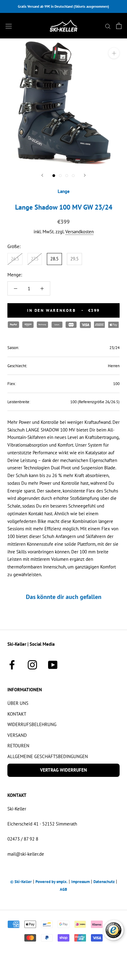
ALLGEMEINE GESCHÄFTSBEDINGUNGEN (47, 756)
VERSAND (17, 735)
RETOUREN (18, 746)
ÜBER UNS (17, 703)
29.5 (74, 259)
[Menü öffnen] (9, 25)
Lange (64, 191)
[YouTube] (52, 664)
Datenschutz (104, 881)
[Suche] (108, 26)
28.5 (54, 259)
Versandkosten (79, 232)
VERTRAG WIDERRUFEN (63, 770)
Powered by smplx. (51, 881)
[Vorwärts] (85, 175)
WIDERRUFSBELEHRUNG (31, 724)
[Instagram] (32, 664)
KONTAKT (16, 714)
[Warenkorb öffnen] (118, 26)
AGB (63, 889)
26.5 (15, 259)
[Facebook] (12, 664)
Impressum (80, 881)
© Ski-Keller (21, 881)
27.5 (35, 259)
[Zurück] (42, 175)
